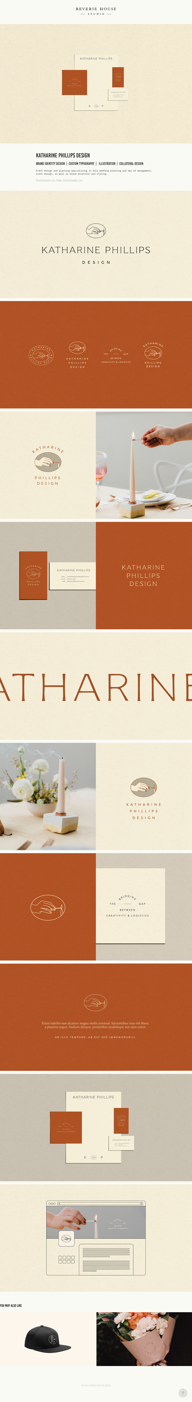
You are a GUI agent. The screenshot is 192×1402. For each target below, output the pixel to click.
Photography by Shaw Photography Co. (59, 180)
